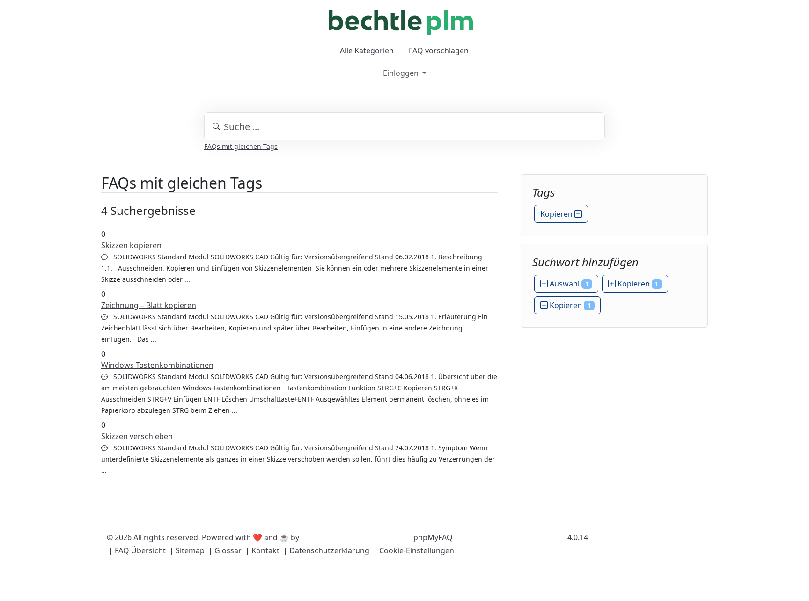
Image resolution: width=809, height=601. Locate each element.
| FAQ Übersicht (137, 550)
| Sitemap (187, 550)
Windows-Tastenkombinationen (157, 365)
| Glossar (225, 550)
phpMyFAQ (433, 537)
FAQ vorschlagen (439, 50)
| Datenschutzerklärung (326, 550)
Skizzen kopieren (131, 245)
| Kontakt (262, 550)
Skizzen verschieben (137, 436)
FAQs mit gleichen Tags (241, 146)
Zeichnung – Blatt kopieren (148, 305)
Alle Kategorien (367, 50)
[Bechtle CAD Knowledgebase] (401, 22)
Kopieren (557, 214)
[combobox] (404, 126)
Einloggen (401, 73)
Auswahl (568, 284)
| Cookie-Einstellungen (413, 550)
